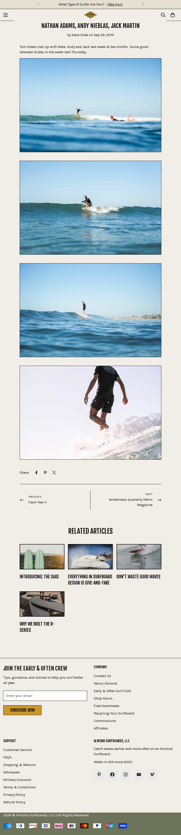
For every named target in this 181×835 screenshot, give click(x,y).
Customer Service (17, 750)
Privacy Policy (14, 795)
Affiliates (101, 728)
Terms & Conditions (19, 787)
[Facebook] (36, 472)
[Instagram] (125, 774)
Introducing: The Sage (39, 576)
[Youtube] (139, 774)
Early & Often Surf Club (112, 691)
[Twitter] (54, 472)
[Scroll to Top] (172, 811)
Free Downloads (106, 706)
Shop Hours (103, 698)
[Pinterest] (45, 472)
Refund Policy (14, 802)
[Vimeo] (152, 774)
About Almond (105, 683)
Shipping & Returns (19, 765)
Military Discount (17, 780)
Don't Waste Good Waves (138, 576)
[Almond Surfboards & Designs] (90, 15)
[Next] (143, 4)
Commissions (105, 721)
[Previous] (38, 4)
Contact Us (102, 676)
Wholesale (11, 772)
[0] (173, 15)
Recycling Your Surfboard (114, 713)
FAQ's (7, 757)
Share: (24, 472)
